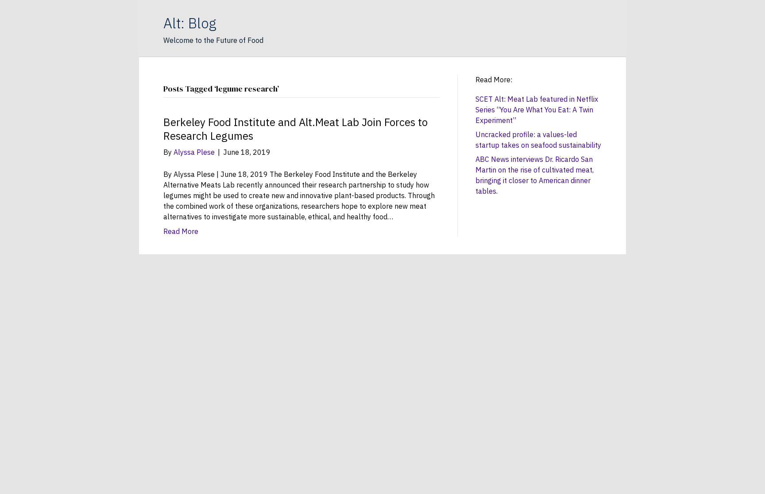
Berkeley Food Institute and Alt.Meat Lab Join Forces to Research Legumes (295, 129)
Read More (180, 231)
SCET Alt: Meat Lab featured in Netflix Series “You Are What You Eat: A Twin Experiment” (536, 110)
